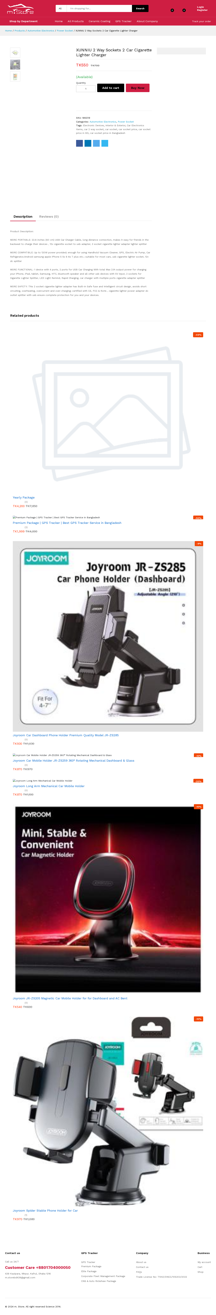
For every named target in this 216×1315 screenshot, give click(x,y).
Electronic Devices (93, 125)
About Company (147, 21)
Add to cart (110, 88)
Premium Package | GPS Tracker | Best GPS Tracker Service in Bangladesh (67, 523)
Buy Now (137, 88)
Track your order (201, 21)
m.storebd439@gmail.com (20, 1277)
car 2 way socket (94, 129)
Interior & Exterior (115, 125)
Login (200, 7)
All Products (76, 21)
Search (140, 8)
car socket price (128, 129)
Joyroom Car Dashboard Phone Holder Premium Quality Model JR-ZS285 (66, 735)
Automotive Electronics (41, 30)
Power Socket (65, 30)
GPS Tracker (123, 21)
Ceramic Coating (99, 21)
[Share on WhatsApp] (104, 143)
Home (59, 21)
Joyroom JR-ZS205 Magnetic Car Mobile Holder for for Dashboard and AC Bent (70, 998)
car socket (111, 129)
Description (23, 216)
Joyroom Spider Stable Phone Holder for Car (45, 1210)
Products (20, 30)
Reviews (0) (49, 216)
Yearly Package (24, 497)
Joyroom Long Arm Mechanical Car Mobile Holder (49, 786)
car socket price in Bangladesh (107, 133)
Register (202, 10)
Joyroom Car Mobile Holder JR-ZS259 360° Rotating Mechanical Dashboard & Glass (73, 760)
